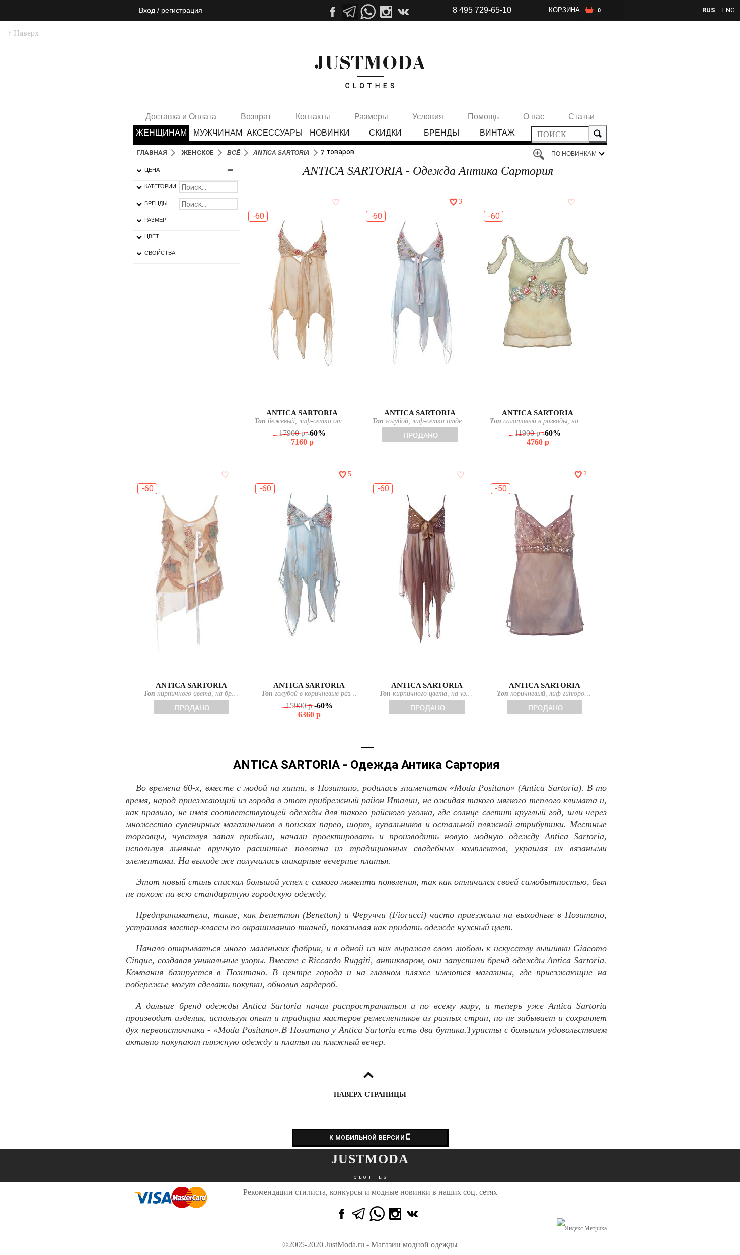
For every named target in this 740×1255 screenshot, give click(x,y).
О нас (533, 116)
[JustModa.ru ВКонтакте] (413, 1214)
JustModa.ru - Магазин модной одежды (391, 1244)
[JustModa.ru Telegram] (359, 1214)
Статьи (581, 116)
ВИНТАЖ (497, 132)
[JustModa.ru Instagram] (395, 1214)
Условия (427, 116)
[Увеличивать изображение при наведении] (541, 155)
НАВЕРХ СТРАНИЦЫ (370, 1094)
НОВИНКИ (330, 132)
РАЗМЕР (155, 220)
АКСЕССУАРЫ (274, 132)
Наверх (23, 33)
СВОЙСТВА (159, 253)
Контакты (312, 116)
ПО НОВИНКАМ (574, 153)
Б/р (302, 396)
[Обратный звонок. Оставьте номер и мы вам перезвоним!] (368, 43)
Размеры (371, 116)
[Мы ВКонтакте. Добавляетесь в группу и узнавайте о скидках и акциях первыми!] (404, 12)
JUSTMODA (370, 1159)
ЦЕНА (152, 170)
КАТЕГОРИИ (160, 186)
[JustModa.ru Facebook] (341, 1214)
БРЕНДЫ (441, 132)
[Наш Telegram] (350, 12)
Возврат (256, 116)
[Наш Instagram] (386, 12)
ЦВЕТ (151, 236)
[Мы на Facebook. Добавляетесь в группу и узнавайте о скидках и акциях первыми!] (332, 12)
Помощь (483, 116)
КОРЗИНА (575, 10)
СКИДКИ (385, 132)
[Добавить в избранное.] (334, 201)
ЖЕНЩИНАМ (161, 132)
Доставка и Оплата (180, 116)
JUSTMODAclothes (370, 72)
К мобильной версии (367, 1137)
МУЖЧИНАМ (217, 132)
